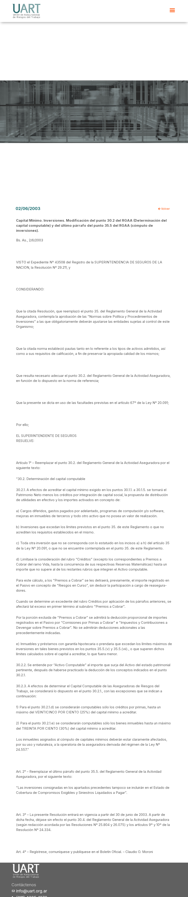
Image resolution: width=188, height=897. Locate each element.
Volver (165, 208)
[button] (172, 10)
